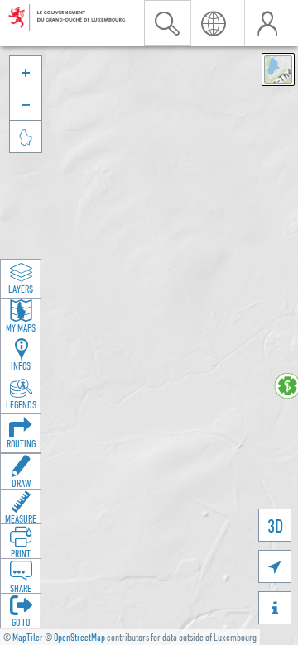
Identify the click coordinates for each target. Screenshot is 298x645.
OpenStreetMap (79, 637)
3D (275, 525)
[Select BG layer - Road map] (278, 69)
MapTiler (27, 637)
